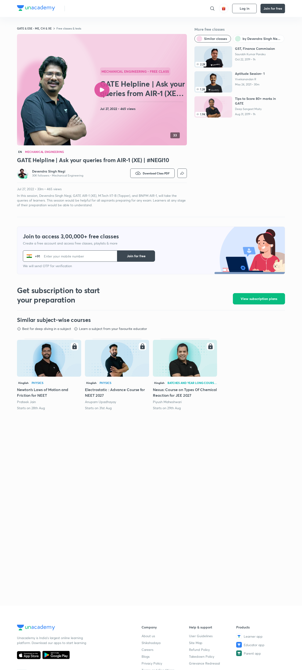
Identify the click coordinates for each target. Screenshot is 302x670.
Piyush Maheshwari (167, 402)
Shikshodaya (151, 643)
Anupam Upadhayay (100, 402)
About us (148, 636)
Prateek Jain (26, 402)
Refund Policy (199, 649)
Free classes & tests (68, 28)
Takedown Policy (201, 656)
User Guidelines (201, 636)
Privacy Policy (152, 663)
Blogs (146, 656)
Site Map (195, 643)
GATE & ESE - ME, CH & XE (34, 28)
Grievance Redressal (204, 663)
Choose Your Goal (89, 8)
